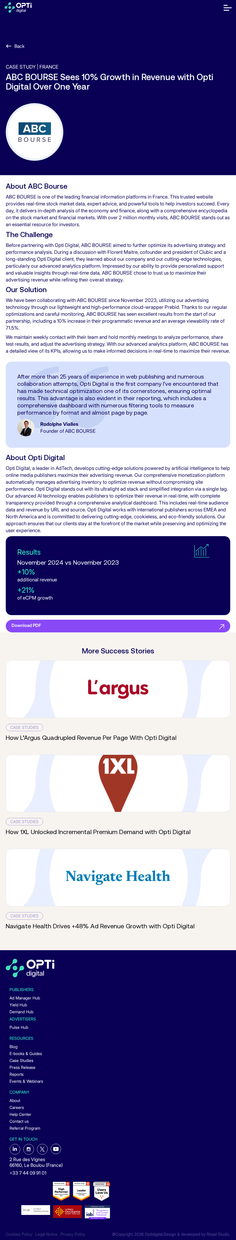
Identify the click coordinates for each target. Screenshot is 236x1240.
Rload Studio (218, 1234)
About (14, 1100)
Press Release (22, 1067)
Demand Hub (21, 1011)
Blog (13, 1046)
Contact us (19, 1121)
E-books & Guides (25, 1053)
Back (19, 46)
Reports (16, 1074)
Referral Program (24, 1128)
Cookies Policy (19, 1234)
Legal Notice (46, 1234)
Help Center (20, 1114)
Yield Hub (18, 1004)
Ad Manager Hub (24, 997)
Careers (16, 1107)
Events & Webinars (26, 1081)
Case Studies (21, 1060)
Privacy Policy (72, 1234)
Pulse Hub (18, 1027)
